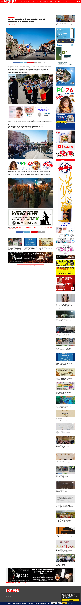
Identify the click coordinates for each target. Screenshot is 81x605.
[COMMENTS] (44, 62)
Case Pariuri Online (21, 582)
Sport (55, 1)
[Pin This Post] (30, 62)
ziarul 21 (14, 228)
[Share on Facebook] (16, 62)
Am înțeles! (70, 600)
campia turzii (19, 227)
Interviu (28, 1)
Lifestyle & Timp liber (42, 1)
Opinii (50, 1)
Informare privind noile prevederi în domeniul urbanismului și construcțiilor (30, 248)
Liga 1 (16, 582)
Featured (24, 227)
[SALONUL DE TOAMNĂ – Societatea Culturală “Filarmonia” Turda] (46, 245)
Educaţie (34, 1)
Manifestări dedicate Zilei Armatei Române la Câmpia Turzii (30, 228)
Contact (68, 1)
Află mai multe (71, 597)
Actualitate (21, 1)
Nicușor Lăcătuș (12, 24)
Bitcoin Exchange (10, 582)
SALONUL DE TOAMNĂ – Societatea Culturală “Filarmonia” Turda (45, 248)
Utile (63, 1)
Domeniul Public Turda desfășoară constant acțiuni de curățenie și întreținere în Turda (14, 248)
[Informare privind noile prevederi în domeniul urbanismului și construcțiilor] (31, 245)
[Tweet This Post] (23, 62)
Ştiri (59, 1)
